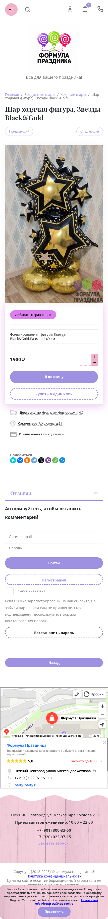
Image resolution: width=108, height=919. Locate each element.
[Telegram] (34, 460)
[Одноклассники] (27, 460)
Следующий (89, 131)
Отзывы (20, 493)
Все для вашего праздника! (54, 77)
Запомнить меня (31, 591)
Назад (54, 662)
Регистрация (54, 580)
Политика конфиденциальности (54, 876)
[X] (41, 460)
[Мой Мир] (62, 460)
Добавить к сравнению (33, 314)
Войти (54, 563)
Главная (12, 94)
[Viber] (48, 460)
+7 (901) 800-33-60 (54, 830)
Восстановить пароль (54, 632)
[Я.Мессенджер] (13, 460)
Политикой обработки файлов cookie (66, 902)
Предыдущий (19, 131)
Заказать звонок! (54, 843)
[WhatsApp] (55, 460)
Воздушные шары (39, 94)
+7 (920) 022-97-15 (54, 836)
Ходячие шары (73, 94)
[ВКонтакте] (20, 460)
